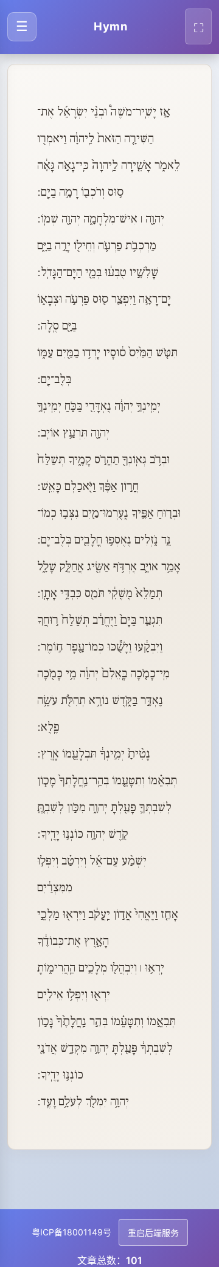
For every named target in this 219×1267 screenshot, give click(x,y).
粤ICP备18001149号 (71, 1232)
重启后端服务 (153, 1233)
